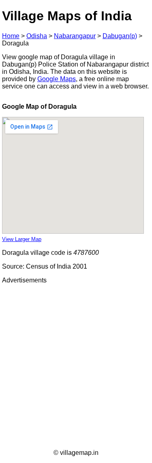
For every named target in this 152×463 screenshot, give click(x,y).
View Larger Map (21, 239)
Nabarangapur (75, 35)
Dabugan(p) (120, 35)
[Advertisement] (76, 367)
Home (10, 35)
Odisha (36, 35)
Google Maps (56, 78)
